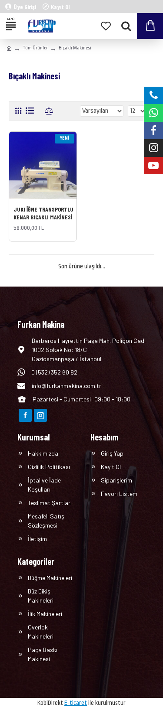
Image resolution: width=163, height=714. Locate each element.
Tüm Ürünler (35, 48)
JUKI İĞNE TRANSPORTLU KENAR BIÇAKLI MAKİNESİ (43, 213)
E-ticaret (75, 702)
